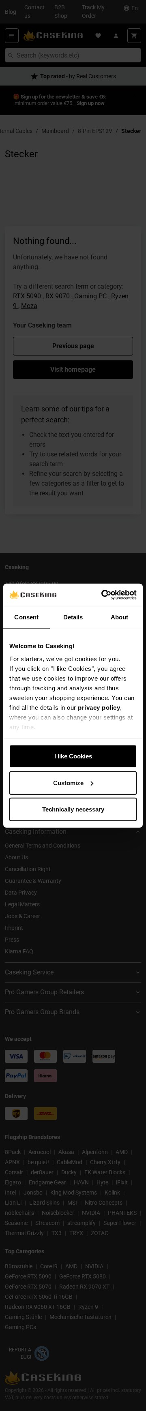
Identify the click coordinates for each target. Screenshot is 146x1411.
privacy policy (99, 707)
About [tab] (120, 617)
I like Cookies (73, 756)
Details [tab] (73, 617)
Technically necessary (73, 809)
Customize (68, 782)
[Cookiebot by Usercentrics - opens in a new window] (103, 594)
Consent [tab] (26, 617)
